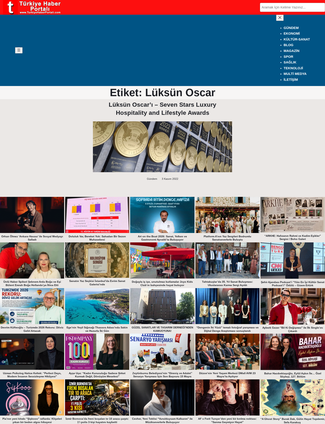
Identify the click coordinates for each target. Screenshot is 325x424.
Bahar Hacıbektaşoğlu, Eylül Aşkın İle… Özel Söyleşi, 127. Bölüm (292, 375)
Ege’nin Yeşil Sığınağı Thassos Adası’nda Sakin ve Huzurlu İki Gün (97, 329)
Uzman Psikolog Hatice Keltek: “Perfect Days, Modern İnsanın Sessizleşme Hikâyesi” (32, 375)
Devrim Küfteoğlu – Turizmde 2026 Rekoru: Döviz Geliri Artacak (32, 329)
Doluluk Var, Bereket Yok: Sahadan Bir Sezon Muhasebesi (97, 238)
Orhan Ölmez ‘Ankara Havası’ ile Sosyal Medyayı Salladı (32, 238)
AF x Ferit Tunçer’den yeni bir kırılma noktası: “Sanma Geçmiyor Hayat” (227, 420)
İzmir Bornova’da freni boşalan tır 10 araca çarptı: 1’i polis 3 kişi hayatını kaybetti (97, 420)
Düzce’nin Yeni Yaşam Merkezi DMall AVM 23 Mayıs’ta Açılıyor (227, 375)
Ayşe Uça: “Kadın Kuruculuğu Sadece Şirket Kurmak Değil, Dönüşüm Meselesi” (97, 375)
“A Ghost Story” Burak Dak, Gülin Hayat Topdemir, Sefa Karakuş (292, 420)
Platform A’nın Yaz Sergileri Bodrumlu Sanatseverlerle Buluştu (227, 238)
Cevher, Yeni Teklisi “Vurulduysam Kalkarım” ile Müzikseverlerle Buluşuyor (162, 420)
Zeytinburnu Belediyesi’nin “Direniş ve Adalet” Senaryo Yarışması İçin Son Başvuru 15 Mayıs (162, 375)
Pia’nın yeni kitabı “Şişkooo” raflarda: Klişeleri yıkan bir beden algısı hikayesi (32, 420)
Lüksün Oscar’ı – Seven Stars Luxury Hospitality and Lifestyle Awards (162, 108)
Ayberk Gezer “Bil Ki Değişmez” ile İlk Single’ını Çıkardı (292, 329)
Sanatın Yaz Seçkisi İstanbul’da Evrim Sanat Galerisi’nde (97, 282)
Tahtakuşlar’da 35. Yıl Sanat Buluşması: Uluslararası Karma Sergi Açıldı (227, 283)
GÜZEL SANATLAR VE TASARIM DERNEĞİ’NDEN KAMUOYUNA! (162, 329)
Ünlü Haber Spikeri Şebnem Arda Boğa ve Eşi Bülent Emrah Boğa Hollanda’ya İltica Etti (32, 283)
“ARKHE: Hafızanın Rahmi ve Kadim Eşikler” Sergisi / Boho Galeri (292, 237)
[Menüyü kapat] (280, 18)
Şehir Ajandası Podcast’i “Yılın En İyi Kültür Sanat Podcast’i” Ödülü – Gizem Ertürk (292, 284)
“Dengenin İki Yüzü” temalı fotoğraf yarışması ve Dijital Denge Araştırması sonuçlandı (227, 329)
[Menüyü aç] (19, 50)
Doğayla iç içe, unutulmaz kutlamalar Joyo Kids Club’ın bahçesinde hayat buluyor (162, 283)
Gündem (152, 178)
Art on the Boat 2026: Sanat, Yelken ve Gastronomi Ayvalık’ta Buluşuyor (162, 238)
